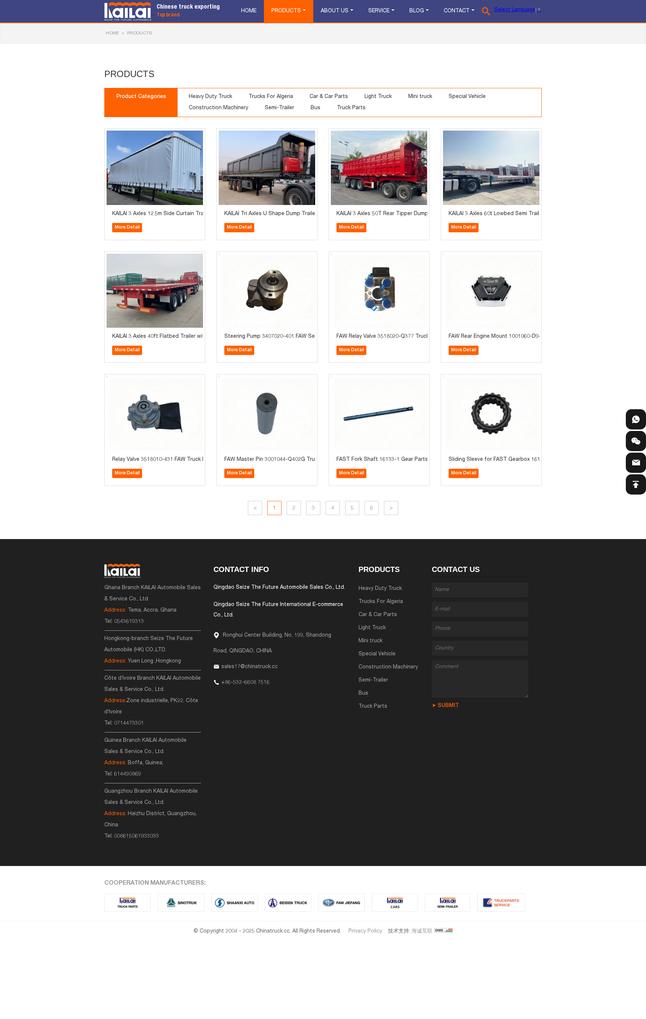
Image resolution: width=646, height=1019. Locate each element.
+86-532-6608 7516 (245, 682)
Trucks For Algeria (271, 97)
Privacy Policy (365, 931)
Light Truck (378, 97)
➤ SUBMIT (445, 706)
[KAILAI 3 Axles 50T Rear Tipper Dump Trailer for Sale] (351, 135)
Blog (416, 11)
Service (379, 11)
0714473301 (129, 723)
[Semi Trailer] (447, 902)
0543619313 (129, 621)
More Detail (127, 227)
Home (248, 11)
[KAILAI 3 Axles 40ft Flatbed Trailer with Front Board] (127, 258)
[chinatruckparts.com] (500, 902)
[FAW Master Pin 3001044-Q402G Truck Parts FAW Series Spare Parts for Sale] (239, 381)
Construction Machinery (218, 108)
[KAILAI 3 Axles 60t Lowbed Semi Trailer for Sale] (464, 135)
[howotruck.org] (181, 902)
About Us (334, 11)
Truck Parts (351, 108)
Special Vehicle (467, 97)
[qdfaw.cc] (341, 902)
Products (286, 11)
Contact (457, 11)
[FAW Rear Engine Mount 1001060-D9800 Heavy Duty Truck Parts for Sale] (464, 258)
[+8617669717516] (636, 419)
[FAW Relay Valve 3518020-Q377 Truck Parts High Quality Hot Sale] (351, 258)
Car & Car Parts (329, 97)
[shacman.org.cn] (235, 902)
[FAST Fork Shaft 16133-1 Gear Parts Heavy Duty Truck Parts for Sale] (351, 381)
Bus (315, 108)
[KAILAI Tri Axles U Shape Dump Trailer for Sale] (239, 135)
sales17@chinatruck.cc (249, 667)
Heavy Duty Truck (210, 97)
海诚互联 (422, 931)
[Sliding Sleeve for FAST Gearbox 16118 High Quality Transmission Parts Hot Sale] (464, 381)
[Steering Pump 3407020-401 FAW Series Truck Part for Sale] (239, 258)
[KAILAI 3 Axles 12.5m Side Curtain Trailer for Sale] (127, 135)
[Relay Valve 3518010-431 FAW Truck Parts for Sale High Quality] (127, 381)
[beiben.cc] (288, 902)
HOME (112, 33)
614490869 (127, 774)
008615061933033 (136, 836)
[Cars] (395, 902)
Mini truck (420, 97)
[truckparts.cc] (127, 902)
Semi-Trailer (279, 108)
